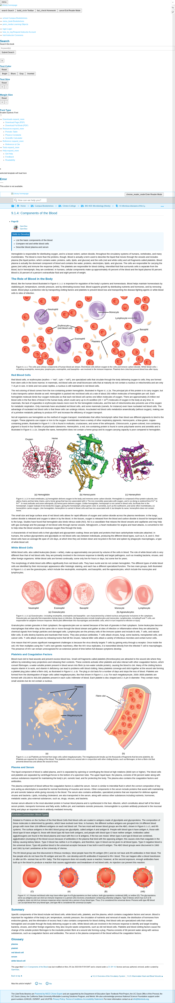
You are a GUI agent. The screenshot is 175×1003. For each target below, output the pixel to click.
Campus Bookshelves (44, 206)
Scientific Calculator (13, 138)
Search (15, 200)
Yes (40, 984)
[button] (9, 157)
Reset (4, 70)
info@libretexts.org (140, 999)
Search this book (7, 44)
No (50, 984)
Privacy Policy (59, 999)
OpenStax (23, 226)
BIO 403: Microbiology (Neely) (98, 206)
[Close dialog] (1, 182)
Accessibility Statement (93, 999)
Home (23, 206)
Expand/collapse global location (162, 205)
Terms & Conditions (74, 999)
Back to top (15, 976)
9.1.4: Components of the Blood (35, 967)
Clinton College (69, 206)
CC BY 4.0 (112, 967)
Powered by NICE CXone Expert (49, 994)
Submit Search (8, 52)
